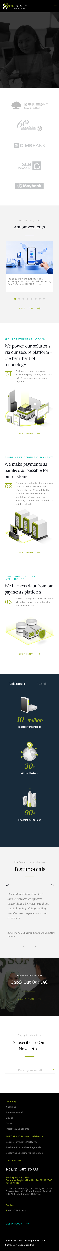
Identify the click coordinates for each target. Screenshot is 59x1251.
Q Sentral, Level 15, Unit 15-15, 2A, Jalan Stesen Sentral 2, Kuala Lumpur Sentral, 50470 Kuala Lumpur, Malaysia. (29, 1191)
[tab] (17, 684)
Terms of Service (13, 1240)
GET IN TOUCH (14, 1224)
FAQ (44, 1240)
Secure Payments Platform (21, 1142)
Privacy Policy (32, 1240)
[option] (29, 268)
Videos (9, 1118)
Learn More (26, 999)
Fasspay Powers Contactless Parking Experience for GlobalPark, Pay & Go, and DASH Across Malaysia (29, 282)
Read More (26, 308)
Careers (10, 1123)
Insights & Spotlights (17, 1129)
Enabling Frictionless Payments (23, 1147)
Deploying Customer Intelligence (24, 1153)
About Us (11, 1107)
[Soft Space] (15, 6)
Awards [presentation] (42, 684)
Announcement (14, 1112)
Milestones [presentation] (17, 684)
